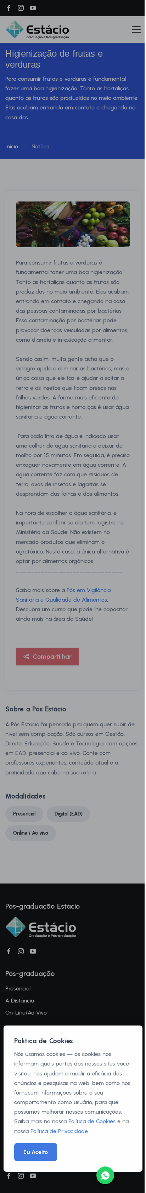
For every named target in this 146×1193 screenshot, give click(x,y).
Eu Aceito (35, 1152)
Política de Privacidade (59, 1131)
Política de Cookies (92, 1121)
